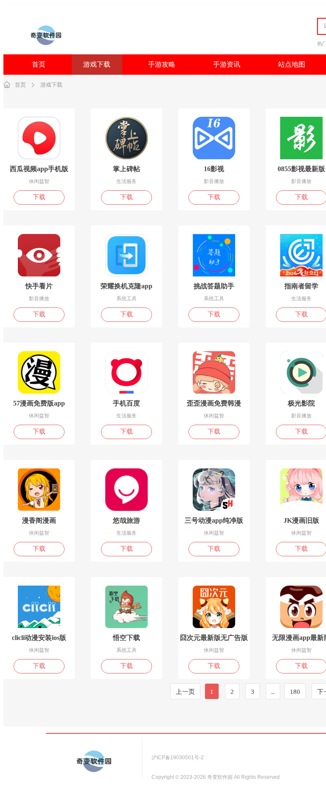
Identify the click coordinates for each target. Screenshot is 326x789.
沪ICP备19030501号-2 (178, 758)
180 (295, 691)
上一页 (185, 691)
